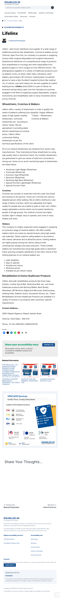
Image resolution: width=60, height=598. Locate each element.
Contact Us (48, 345)
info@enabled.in (10, 565)
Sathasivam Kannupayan (17, 40)
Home (5, 20)
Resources (23, 16)
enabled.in (12, 2)
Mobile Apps (32, 13)
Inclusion (32, 16)
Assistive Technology (46, 13)
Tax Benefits (21, 13)
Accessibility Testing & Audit (11, 543)
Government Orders (11, 16)
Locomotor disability (12, 20)
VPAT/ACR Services (9, 539)
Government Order (36, 555)
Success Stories (10, 13)
